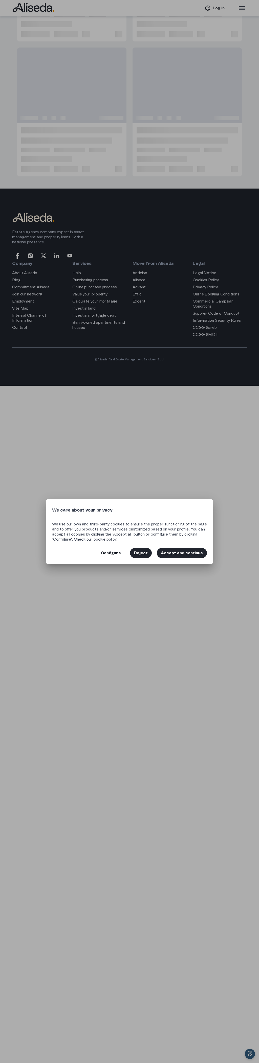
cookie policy (105, 539)
